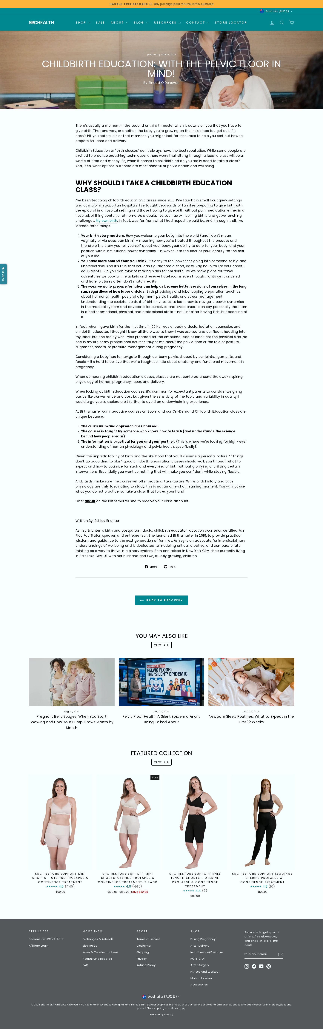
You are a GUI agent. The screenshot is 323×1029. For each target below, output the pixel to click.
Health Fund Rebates (97, 959)
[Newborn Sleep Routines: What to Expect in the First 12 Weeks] (251, 682)
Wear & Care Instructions (100, 952)
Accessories (199, 984)
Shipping (143, 952)
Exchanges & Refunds (98, 939)
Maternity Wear (201, 978)
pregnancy (154, 54)
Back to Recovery (164, 600)
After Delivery (199, 946)
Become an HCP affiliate (46, 939)
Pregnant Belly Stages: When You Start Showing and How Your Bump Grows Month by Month (72, 722)
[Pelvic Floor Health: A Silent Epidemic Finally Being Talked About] (161, 682)
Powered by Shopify (161, 1014)
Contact (196, 22)
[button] (3, 274)
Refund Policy (146, 965)
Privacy (142, 959)
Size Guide (90, 946)
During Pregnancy (203, 939)
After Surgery (199, 965)
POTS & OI (197, 959)
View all (161, 645)
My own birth (106, 220)
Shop (81, 22)
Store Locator (231, 22)
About (118, 22)
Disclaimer (144, 946)
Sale (100, 22)
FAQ (85, 965)
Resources (166, 22)
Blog (139, 22)
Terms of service (149, 939)
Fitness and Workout (205, 972)
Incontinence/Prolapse (206, 952)
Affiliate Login (38, 946)
